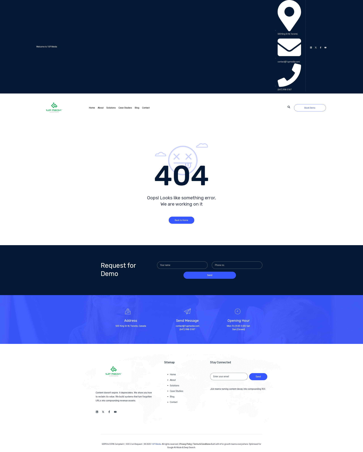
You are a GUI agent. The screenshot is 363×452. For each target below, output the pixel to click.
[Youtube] (325, 48)
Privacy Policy (186, 444)
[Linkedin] (311, 48)
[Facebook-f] (321, 48)
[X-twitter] (316, 48)
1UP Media (156, 444)
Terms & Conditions (202, 444)
